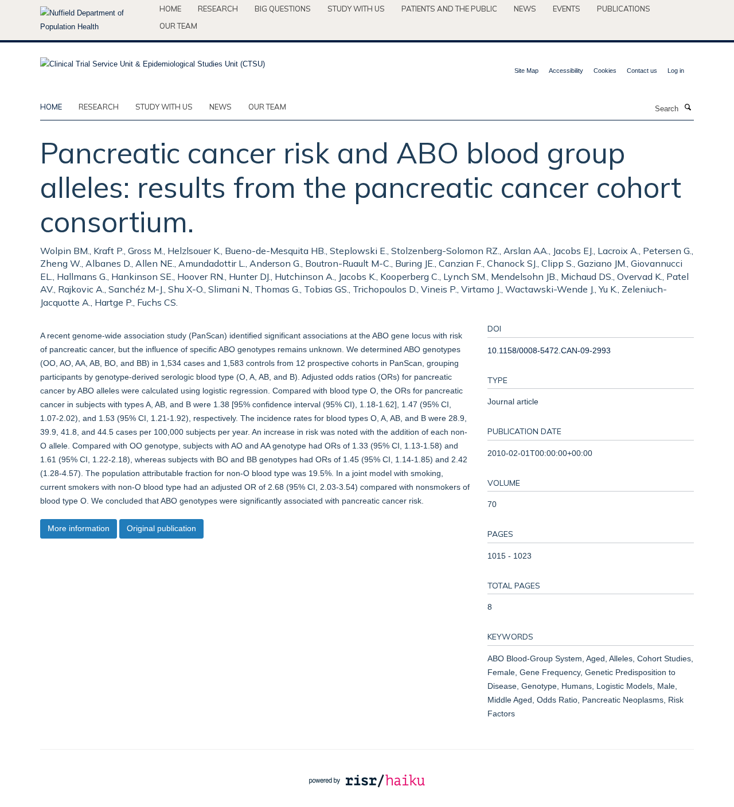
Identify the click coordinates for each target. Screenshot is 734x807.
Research (218, 8)
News (525, 8)
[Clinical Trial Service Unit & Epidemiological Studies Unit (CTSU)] (152, 60)
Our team (178, 25)
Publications (623, 8)
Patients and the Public (449, 8)
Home (170, 8)
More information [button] (79, 528)
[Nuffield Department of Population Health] (95, 20)
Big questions (283, 8)
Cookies (605, 70)
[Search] (687, 108)
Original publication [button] (161, 528)
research (99, 106)
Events (566, 8)
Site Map (526, 70)
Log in (675, 70)
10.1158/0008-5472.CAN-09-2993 (549, 350)
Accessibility (566, 70)
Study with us (356, 8)
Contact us (642, 70)
